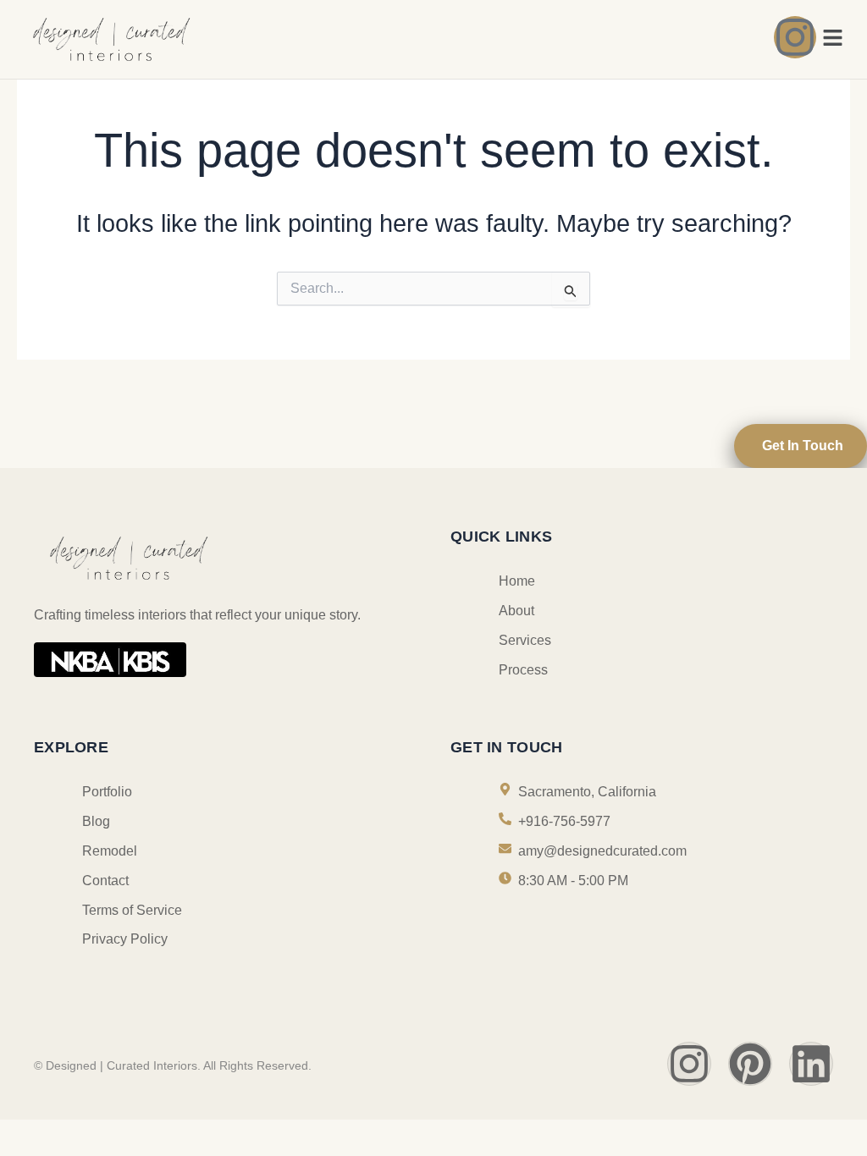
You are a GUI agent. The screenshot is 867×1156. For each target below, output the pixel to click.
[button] (833, 39)
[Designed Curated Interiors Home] (221, 38)
